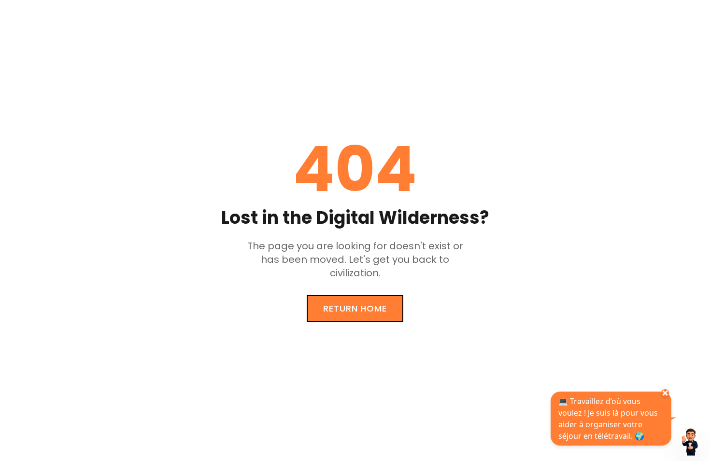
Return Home (355, 308)
